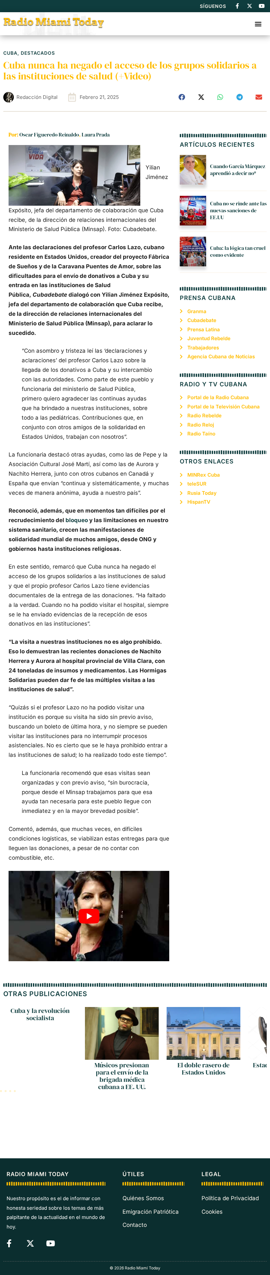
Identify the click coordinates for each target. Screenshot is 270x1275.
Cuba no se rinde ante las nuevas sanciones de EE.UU (238, 210)
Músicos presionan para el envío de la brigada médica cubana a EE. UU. (121, 1075)
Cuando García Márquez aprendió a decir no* (237, 170)
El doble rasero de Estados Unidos (203, 1068)
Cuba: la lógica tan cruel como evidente (238, 251)
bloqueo (77, 520)
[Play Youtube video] (89, 916)
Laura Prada (96, 134)
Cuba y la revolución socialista (40, 1014)
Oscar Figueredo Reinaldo (49, 134)
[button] (258, 23)
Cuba (10, 53)
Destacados (38, 53)
